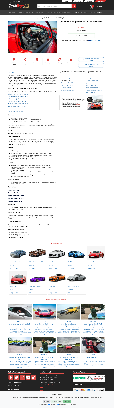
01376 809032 (18, 2)
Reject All (46, 401)
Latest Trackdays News (15, 382)
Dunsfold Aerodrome (67, 85)
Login (66, 1)
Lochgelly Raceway (91, 78)
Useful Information (13, 389)
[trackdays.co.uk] (19, 8)
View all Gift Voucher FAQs (15, 111)
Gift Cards (78, 1)
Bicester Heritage (66, 78)
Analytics (52, 404)
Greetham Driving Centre (68, 90)
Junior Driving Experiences (23, 18)
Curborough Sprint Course (68, 83)
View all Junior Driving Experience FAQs (19, 109)
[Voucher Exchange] (81, 102)
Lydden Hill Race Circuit (92, 80)
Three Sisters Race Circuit (93, 87)
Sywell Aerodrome (91, 83)
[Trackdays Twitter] (16, 379)
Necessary (43, 404)
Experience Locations (14, 386)
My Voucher (100, 1)
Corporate (89, 1)
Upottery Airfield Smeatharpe (94, 90)
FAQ (41, 387)
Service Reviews (97, 378)
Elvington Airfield (66, 87)
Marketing (73, 404)
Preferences (62, 404)
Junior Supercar (36, 18)
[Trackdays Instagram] (22, 379)
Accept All (67, 401)
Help (41, 390)
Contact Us (51, 385)
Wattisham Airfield (91, 92)
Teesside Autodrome (91, 85)
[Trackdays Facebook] (10, 379)
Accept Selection (56, 401)
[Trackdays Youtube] (28, 379)
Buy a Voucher (81, 35)
